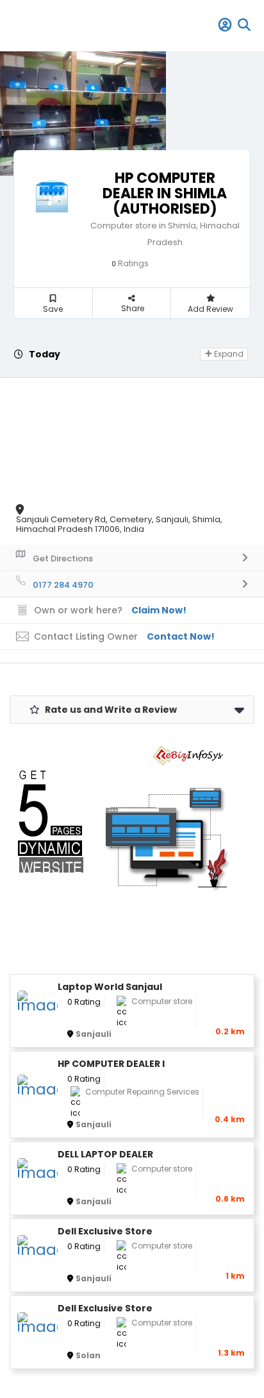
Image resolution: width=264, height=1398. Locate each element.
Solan (88, 1355)
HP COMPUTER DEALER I (111, 1064)
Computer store (161, 1001)
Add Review (210, 308)
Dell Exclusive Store (105, 1231)
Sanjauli (93, 1033)
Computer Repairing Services (142, 1091)
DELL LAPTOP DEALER (105, 1154)
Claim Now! (158, 610)
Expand (227, 353)
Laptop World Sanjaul (110, 987)
